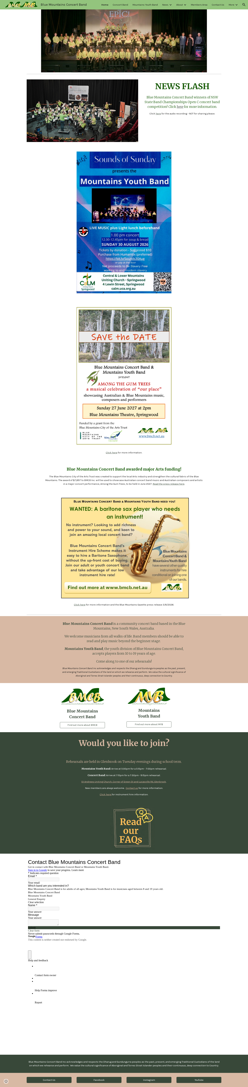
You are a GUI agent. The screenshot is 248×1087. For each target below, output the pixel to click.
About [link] (179, 4)
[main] (182, 98)
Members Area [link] (199, 4)
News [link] (165, 4)
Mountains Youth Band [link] (145, 4)
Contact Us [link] (218, 4)
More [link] (231, 4)
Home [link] (104, 4)
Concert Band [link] (120, 4)
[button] (244, 5)
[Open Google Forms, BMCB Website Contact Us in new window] (215, 862)
